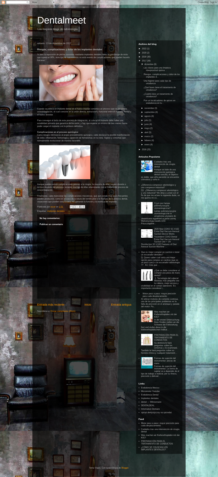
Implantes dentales (150, 398)
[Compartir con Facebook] (80, 206)
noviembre (149, 108)
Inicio (87, 304)
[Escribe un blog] (74, 206)
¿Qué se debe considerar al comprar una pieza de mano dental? (167, 273)
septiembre (149, 112)
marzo (147, 136)
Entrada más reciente (50, 304)
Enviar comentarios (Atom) (63, 311)
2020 (144, 53)
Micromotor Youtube (150, 391)
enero (147, 144)
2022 (144, 48)
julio (146, 120)
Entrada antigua (121, 304)
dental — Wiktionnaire (151, 402)
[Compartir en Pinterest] (83, 206)
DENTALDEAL (147, 405)
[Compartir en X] (77, 206)
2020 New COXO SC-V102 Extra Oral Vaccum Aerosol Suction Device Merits (166, 231)
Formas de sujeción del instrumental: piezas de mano (165, 360)
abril (146, 132)
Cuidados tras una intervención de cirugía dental (164, 164)
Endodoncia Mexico (150, 388)
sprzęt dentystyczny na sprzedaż (156, 412)
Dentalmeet (61, 20)
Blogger (124, 468)
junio (146, 124)
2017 (144, 61)
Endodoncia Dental (149, 395)
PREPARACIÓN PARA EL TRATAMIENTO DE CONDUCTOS (166, 337)
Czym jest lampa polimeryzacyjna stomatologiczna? (162, 205)
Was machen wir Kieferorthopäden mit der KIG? (165, 314)
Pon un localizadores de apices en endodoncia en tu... (159, 101)
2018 (144, 57)
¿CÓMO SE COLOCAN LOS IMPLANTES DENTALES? (154, 448)
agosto (147, 116)
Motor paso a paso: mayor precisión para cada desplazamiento (159, 294)
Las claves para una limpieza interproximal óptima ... (157, 69)
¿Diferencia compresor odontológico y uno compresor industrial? (158, 186)
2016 (144, 149)
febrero (147, 140)
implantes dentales (56, 211)
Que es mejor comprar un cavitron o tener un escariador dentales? (160, 253)
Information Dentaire (150, 409)
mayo (147, 128)
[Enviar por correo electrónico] (71, 206)
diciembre (149, 64)
